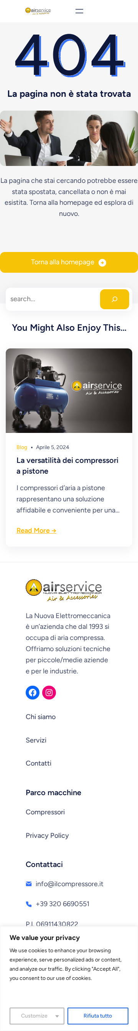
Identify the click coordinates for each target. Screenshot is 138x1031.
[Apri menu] (79, 11)
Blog (21, 447)
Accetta (69, 995)
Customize (34, 1016)
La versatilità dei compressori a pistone (67, 466)
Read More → (36, 530)
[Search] (114, 299)
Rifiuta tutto (98, 1016)
